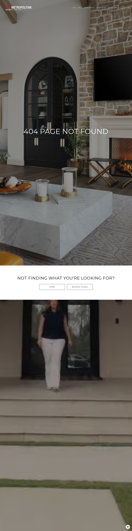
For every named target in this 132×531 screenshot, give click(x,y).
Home (52, 287)
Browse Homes (80, 287)
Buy (74, 7)
